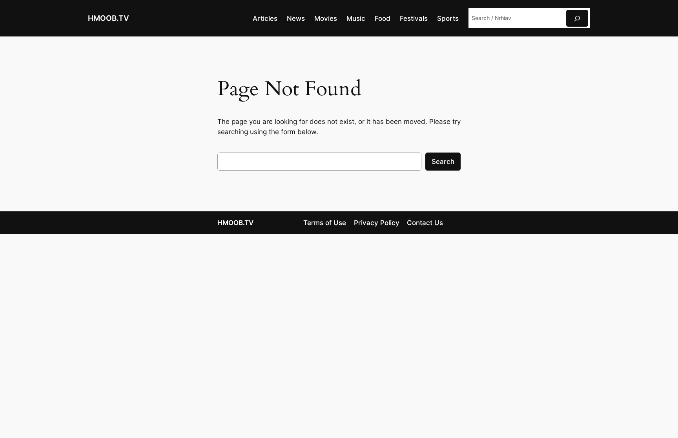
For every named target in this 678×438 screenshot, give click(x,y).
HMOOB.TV (108, 18)
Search (443, 161)
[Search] (577, 18)
